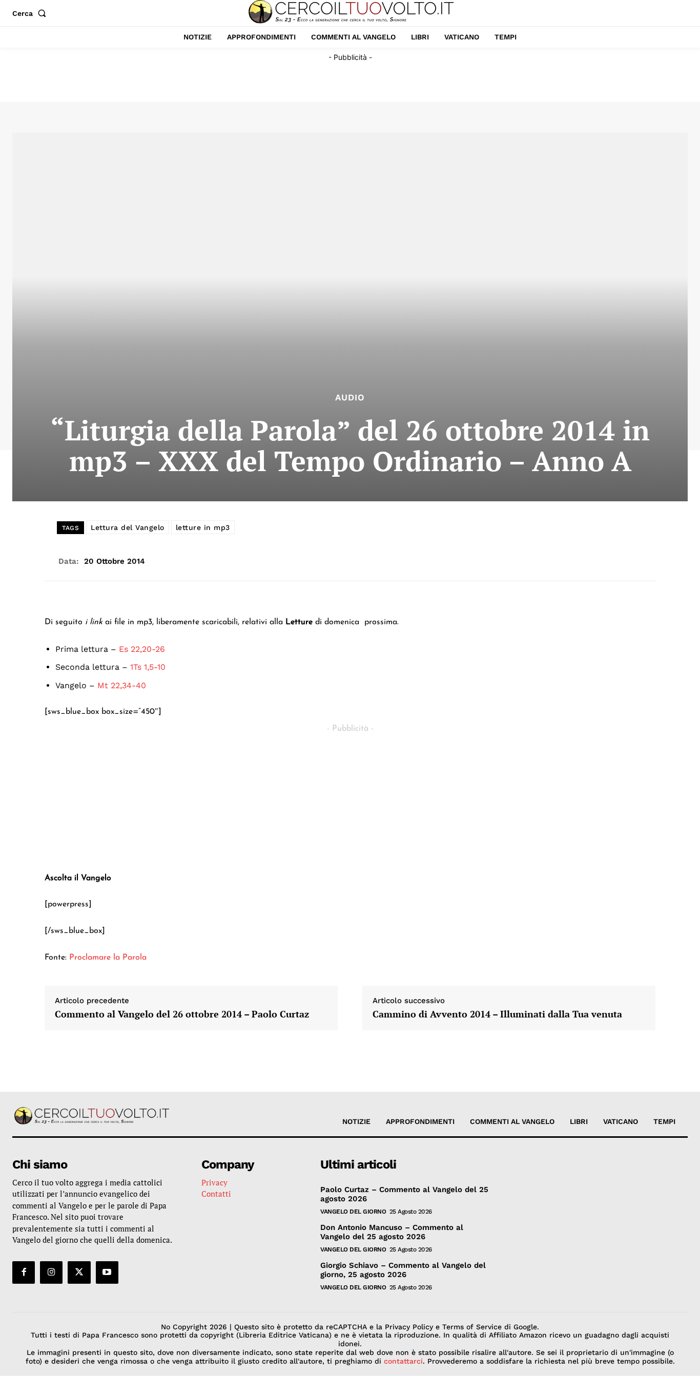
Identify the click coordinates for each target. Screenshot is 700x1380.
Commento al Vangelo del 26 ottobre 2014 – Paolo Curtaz (182, 1014)
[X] (79, 1272)
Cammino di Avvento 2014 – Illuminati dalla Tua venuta (497, 1014)
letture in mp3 (203, 527)
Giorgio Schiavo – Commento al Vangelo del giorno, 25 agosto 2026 (403, 1270)
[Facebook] (23, 1272)
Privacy (214, 1182)
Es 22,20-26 (142, 649)
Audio (350, 397)
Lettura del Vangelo (127, 527)
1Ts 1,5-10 (148, 667)
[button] (31, 13)
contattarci (403, 1361)
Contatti (216, 1193)
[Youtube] (107, 1272)
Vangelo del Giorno (353, 1211)
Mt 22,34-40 (121, 685)
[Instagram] (51, 1272)
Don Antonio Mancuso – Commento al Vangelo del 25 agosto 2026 (391, 1232)
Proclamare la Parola (108, 957)
